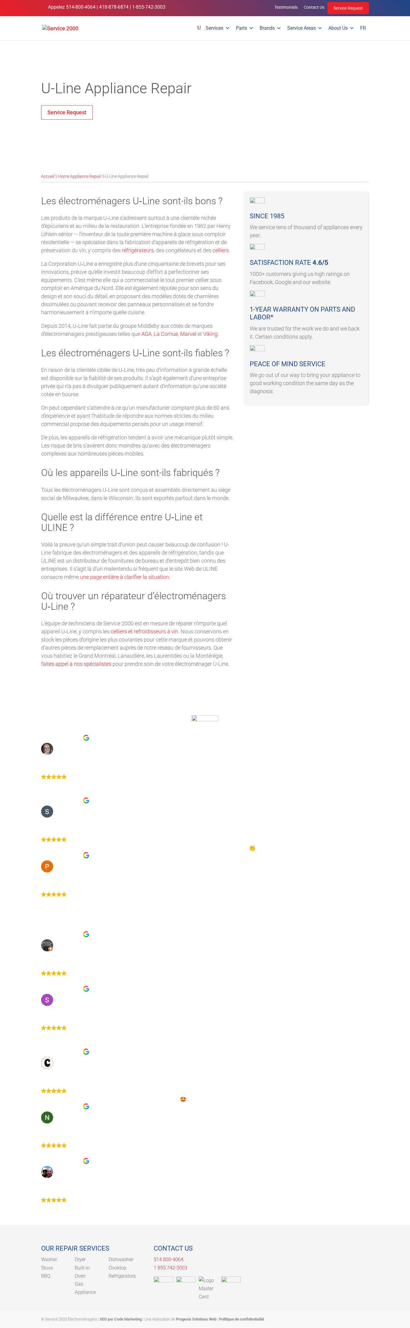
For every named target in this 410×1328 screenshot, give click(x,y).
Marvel (188, 334)
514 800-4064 (168, 1259)
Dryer (80, 1259)
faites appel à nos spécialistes (76, 664)
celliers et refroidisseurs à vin (144, 631)
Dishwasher (121, 1259)
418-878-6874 (113, 7)
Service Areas (301, 28)
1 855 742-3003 (170, 1268)
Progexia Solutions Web (196, 1319)
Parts (241, 28)
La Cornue (166, 334)
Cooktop (117, 1268)
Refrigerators (122, 1276)
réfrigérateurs (138, 250)
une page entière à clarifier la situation (124, 577)
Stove (47, 1268)
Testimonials (286, 7)
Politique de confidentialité (241, 1319)
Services (214, 28)
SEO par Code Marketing (121, 1319)
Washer (49, 1259)
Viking (210, 334)
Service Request (348, 8)
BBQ (45, 1276)
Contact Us (314, 7)
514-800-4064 (80, 7)
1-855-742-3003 (148, 7)
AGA (146, 334)
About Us (338, 28)
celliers (221, 250)
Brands (267, 28)
